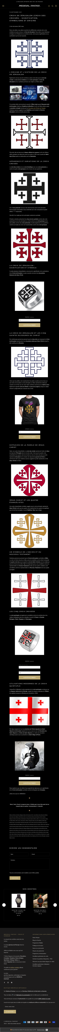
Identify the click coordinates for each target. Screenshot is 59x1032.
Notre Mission (36, 937)
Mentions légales (41, 1030)
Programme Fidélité (38, 943)
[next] (55, 905)
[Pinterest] (11, 982)
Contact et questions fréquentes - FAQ (42, 959)
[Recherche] (52, 6)
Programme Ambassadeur (39, 953)
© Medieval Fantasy (11, 1021)
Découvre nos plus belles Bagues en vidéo (43, 961)
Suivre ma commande (38, 948)
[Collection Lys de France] (29, 93)
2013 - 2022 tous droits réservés (12, 1023)
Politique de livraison (38, 945)
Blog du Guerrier (37, 940)
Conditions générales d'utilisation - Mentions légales (41, 965)
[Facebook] (4, 982)
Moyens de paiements (38, 951)
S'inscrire (10, 1011)
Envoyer (15, 878)
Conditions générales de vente (40, 956)
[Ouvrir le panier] (56, 6)
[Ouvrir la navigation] (3, 6)
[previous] (4, 905)
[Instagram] (8, 982)
